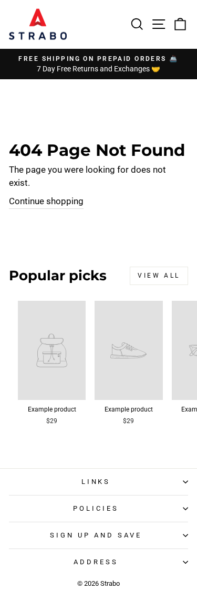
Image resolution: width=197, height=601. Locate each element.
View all (159, 275)
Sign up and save (96, 535)
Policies (96, 508)
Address (96, 562)
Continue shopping (46, 201)
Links (96, 482)
